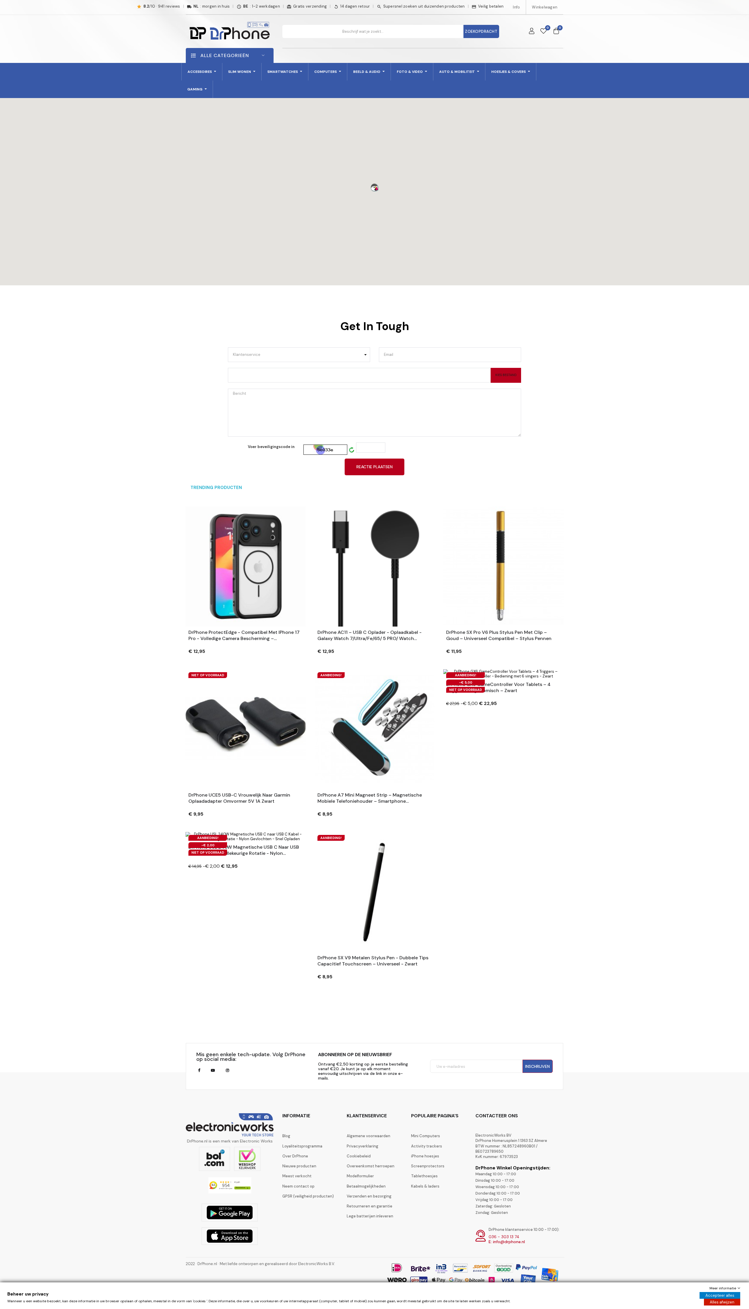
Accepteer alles (719, 1295)
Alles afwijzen (722, 1302)
